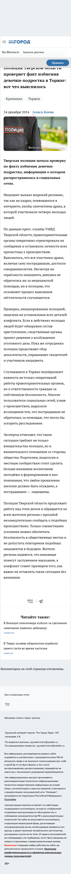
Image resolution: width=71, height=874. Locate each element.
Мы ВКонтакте (10, 52)
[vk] (30, 601)
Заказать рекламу (33, 52)
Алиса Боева (43, 112)
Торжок (34, 98)
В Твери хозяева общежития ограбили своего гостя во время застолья (31, 648)
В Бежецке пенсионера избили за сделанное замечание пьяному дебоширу (35, 627)
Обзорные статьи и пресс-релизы (22, 717)
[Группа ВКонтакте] (7, 704)
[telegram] (42, 601)
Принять (58, 63)
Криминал (14, 98)
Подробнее (10, 799)
